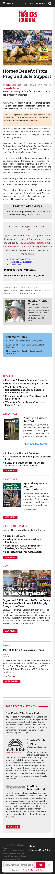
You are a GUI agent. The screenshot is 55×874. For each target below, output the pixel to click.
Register (40, 3)
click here (33, 120)
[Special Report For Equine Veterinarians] (12, 494)
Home (32, 846)
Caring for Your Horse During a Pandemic (23, 540)
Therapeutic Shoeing (11, 88)
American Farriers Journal (35, 419)
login (27, 229)
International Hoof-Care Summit (36, 290)
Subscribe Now (30, 510)
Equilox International (36, 788)
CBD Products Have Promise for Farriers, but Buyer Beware (23, 547)
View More (10, 471)
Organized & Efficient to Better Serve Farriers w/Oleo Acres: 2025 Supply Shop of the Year (26, 603)
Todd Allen (27, 293)
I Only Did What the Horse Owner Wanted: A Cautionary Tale (24, 464)
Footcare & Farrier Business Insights (26, 380)
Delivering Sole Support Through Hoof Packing (25, 346)
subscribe (39, 226)
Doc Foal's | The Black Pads (23, 713)
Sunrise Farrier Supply (36, 742)
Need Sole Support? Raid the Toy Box (24, 340)
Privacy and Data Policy (39, 850)
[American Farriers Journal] (12, 429)
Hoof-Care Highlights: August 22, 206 (26, 383)
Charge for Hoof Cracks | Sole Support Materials (24, 352)
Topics (9, 3)
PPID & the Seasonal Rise (24, 650)
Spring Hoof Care (15, 535)
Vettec (39, 293)
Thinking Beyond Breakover (24, 453)
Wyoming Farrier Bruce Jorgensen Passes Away (25, 403)
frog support (12, 290)
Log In (30, 3)
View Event (8, 676)
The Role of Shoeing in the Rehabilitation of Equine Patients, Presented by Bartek (24, 390)
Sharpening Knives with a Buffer (24, 551)
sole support (12, 293)
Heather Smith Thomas (14, 85)
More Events (11, 681)
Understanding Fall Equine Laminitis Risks (28, 458)
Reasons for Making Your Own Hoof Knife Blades (26, 397)
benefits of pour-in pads (26, 288)
